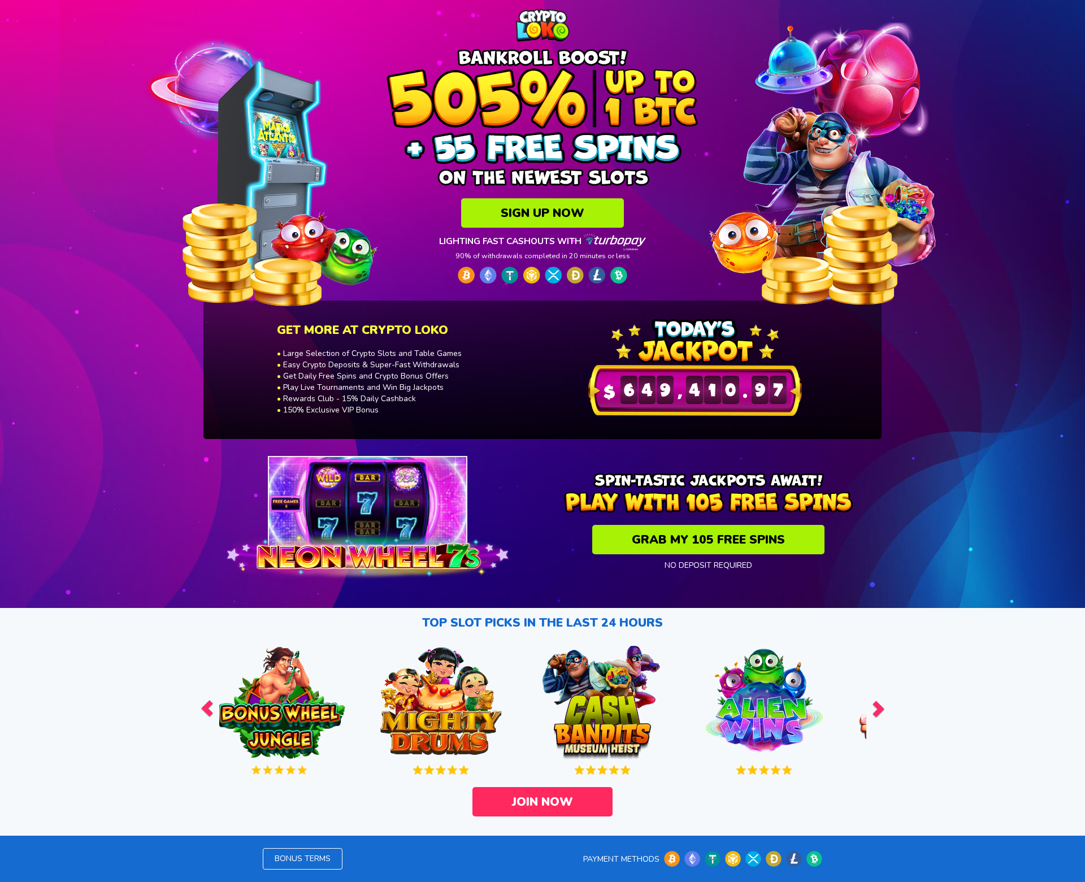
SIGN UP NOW (542, 213)
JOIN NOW (542, 802)
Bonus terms (303, 858)
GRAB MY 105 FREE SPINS (708, 540)
